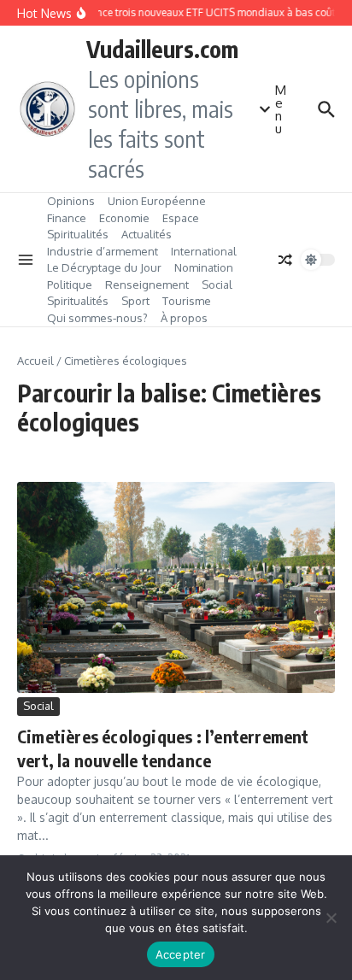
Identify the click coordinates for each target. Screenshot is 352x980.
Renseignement (147, 284)
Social (217, 284)
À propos (184, 318)
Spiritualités (78, 234)
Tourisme (186, 301)
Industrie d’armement (102, 251)
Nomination (203, 267)
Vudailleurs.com (162, 48)
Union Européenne (157, 201)
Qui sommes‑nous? (97, 318)
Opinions (71, 201)
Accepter (180, 954)
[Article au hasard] (285, 260)
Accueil (35, 360)
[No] (330, 917)
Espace (180, 218)
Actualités (146, 234)
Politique (69, 284)
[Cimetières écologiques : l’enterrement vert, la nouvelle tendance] (176, 587)
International (204, 251)
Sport (135, 301)
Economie (124, 218)
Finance (66, 218)
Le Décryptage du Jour (104, 267)
